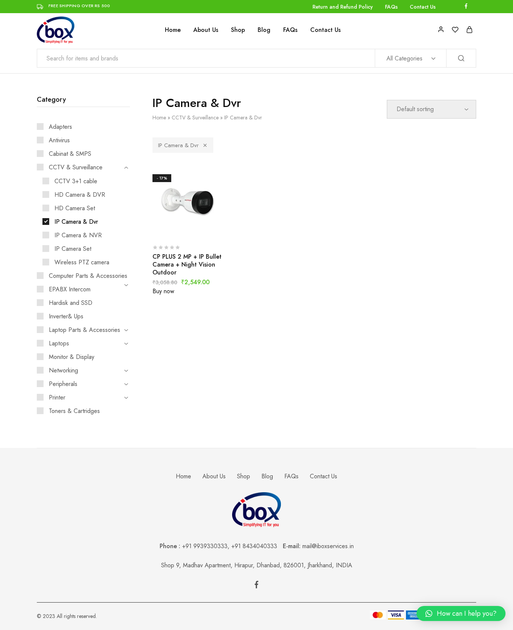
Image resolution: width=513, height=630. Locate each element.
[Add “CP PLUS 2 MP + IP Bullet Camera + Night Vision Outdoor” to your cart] (169, 227)
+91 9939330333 (205, 546)
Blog (264, 30)
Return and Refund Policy (342, 6)
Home (173, 30)
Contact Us (423, 6)
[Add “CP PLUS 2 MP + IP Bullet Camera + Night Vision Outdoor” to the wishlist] (207, 227)
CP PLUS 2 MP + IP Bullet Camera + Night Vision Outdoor (187, 264)
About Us (205, 30)
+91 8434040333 (257, 546)
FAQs (391, 6)
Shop (238, 30)
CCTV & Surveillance (195, 117)
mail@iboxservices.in (328, 546)
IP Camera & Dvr (178, 145)
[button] (460, 613)
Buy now (163, 291)
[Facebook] (256, 586)
